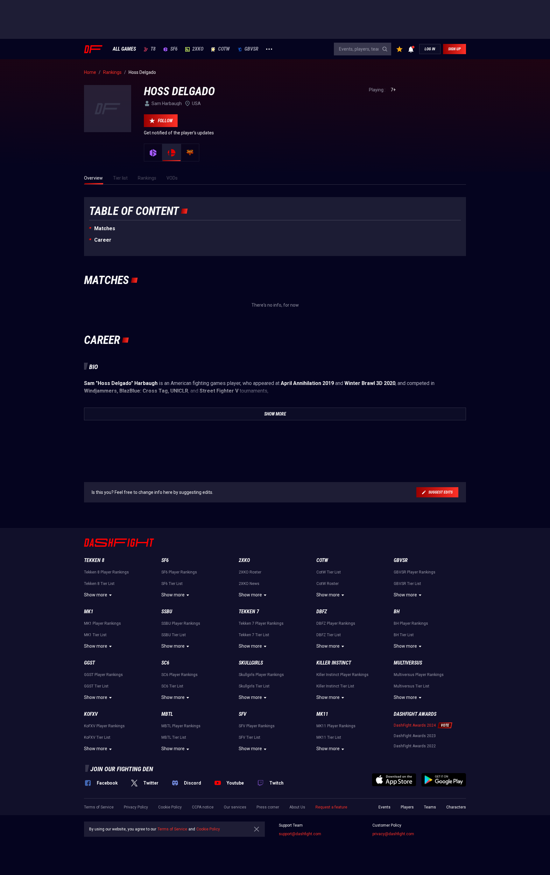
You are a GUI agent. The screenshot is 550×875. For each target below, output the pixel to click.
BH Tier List (404, 635)
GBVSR (251, 49)
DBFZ (321, 611)
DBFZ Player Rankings (335, 623)
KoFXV (91, 714)
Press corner (268, 807)
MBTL (167, 714)
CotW (224, 49)
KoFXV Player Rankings (104, 726)
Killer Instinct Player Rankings (342, 674)
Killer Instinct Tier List (335, 686)
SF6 (174, 49)
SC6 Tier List (172, 686)
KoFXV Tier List (97, 737)
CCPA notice (203, 807)
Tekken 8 (94, 560)
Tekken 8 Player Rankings (106, 572)
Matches (104, 228)
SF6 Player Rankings (179, 572)
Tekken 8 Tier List (99, 583)
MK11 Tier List (328, 737)
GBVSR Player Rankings (414, 572)
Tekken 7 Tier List (254, 635)
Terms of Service (99, 807)
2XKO (197, 49)
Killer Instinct (333, 663)
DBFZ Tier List (328, 635)
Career (102, 240)
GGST (89, 663)
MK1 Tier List (95, 635)
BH (397, 611)
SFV (242, 714)
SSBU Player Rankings (180, 623)
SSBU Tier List (173, 635)
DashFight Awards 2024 (415, 725)
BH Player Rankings (411, 623)
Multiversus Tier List (411, 686)
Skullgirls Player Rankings (261, 674)
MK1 (88, 611)
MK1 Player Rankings (102, 623)
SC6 (165, 663)
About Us (297, 807)
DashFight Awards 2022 (415, 746)
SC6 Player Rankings (179, 674)
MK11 (322, 714)
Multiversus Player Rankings (419, 674)
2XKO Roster (250, 572)
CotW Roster (327, 583)
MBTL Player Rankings (181, 726)
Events (384, 807)
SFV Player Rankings (257, 726)
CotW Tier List (328, 572)
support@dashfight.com (300, 834)
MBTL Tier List (173, 737)
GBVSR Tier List (407, 583)
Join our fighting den (121, 769)
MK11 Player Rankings (336, 726)
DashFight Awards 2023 (415, 736)
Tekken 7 (249, 611)
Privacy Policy (136, 807)
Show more (95, 594)
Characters (456, 807)
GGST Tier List (96, 686)
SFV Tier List (249, 737)
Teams (430, 807)
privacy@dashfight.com (393, 834)
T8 (153, 49)
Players (407, 807)
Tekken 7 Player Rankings (261, 623)
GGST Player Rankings (103, 674)
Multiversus (408, 663)
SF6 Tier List (172, 583)
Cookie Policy (170, 807)
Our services (235, 807)
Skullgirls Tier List (254, 686)
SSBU (166, 611)
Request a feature (331, 807)
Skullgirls (251, 663)
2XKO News (249, 583)
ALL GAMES (124, 49)
